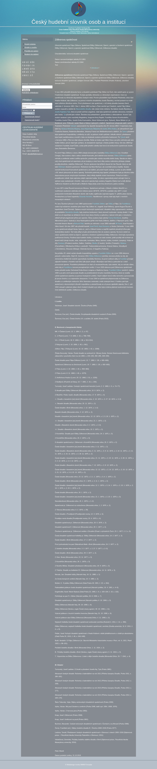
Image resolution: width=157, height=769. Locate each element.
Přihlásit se (28, 113)
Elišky (111, 204)
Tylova (124, 131)
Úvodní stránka (30, 44)
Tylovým (74, 126)
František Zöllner (99, 204)
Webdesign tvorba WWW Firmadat (79, 765)
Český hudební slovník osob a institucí (78, 22)
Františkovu (68, 267)
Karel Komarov (104, 226)
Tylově (122, 137)
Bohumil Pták (79, 223)
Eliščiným (62, 167)
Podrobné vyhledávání (30, 92)
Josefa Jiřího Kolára (109, 129)
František (123, 259)
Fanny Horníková (114, 218)
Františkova (126, 204)
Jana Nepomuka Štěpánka (90, 129)
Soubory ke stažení (31, 54)
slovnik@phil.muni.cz (35, 154)
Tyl (65, 114)
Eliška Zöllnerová (111, 153)
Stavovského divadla (83, 109)
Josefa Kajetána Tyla (62, 112)
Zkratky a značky (30, 47)
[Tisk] (132, 42)
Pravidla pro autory (31, 51)
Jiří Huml (118, 223)
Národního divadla (72, 212)
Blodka (94, 243)
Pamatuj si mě (27, 110)
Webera (123, 243)
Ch (28, 65)
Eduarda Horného (85, 196)
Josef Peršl (94, 226)
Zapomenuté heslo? (32, 120)
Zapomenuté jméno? (32, 117)
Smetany (61, 243)
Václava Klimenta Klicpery (70, 129)
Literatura (94, 68)
